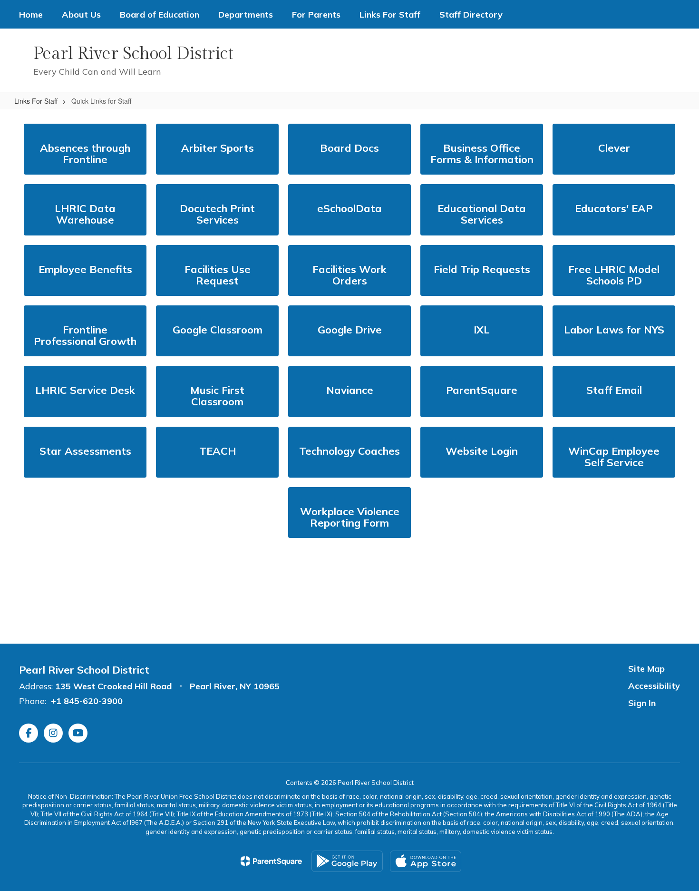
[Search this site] (675, 60)
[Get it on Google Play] (347, 861)
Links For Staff (36, 101)
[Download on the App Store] (425, 861)
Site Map (646, 668)
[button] (536, 60)
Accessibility (654, 685)
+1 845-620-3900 (87, 700)
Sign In (642, 702)
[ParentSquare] (271, 861)
